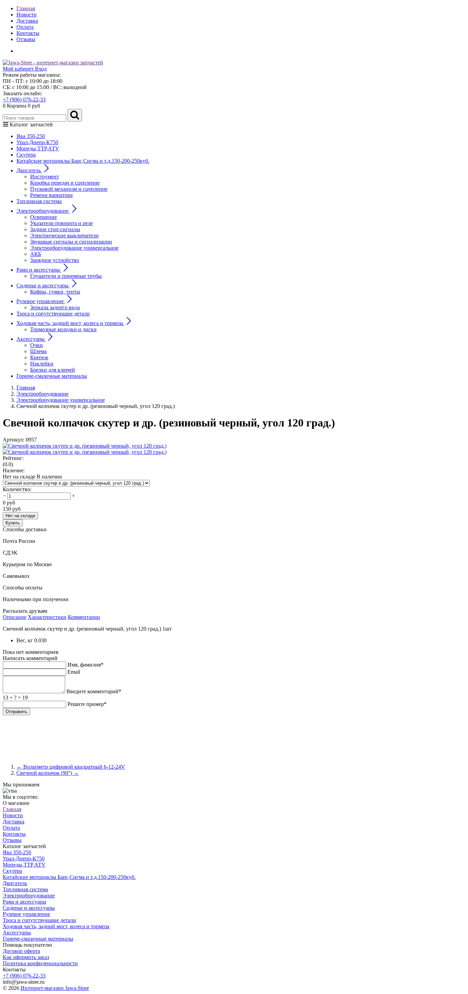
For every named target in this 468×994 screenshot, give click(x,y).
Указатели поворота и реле (61, 223)
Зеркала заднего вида (55, 307)
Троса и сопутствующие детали (53, 313)
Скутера (26, 155)
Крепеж (39, 357)
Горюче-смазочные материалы (51, 376)
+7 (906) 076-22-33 (24, 99)
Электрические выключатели (64, 235)
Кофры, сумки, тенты (55, 292)
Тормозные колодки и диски (63, 329)
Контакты (27, 33)
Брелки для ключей (52, 370)
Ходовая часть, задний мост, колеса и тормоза (56, 926)
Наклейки (41, 363)
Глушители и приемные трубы (66, 276)
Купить (12, 522)
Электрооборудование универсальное (74, 248)
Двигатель (15, 883)
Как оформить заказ (26, 957)
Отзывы (25, 39)
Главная (25, 8)
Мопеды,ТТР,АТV (37, 148)
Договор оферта (21, 951)
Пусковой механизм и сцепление (69, 189)
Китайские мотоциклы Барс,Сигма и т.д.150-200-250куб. (82, 161)
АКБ (35, 254)
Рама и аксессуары (24, 902)
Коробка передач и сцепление (65, 183)
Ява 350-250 (30, 136)
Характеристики (47, 617)
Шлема (38, 351)
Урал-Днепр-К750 (37, 142)
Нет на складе (20, 515)
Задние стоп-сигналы (55, 229)
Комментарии (84, 617)
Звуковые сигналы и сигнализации (71, 242)
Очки (36, 345)
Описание (14, 617)
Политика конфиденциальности (40, 963)
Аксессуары (17, 932)
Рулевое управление (26, 914)
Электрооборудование (29, 895)
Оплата (25, 27)
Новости (26, 14)
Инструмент (44, 176)
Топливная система (39, 201)
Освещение (43, 217)
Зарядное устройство (54, 260)
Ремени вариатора (51, 195)
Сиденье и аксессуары (29, 908)
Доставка (27, 21)
